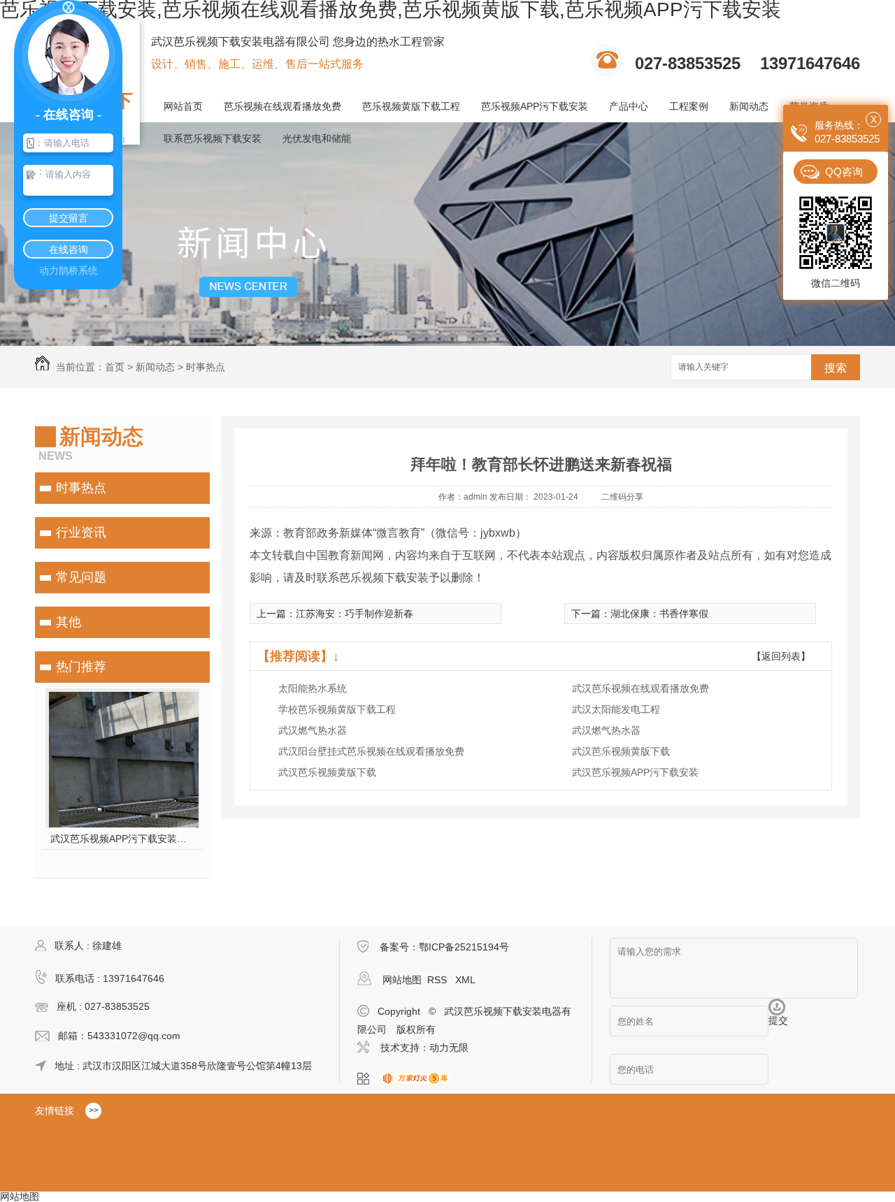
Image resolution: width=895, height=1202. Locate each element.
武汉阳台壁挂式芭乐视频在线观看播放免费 (371, 751)
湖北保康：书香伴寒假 (659, 613)
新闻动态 (748, 106)
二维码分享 (622, 497)
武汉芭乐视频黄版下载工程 (122, 838)
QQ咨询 (844, 172)
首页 (114, 366)
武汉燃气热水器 (312, 730)
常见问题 (81, 577)
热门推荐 (81, 667)
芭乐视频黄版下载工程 (411, 106)
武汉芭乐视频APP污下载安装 (635, 772)
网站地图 (402, 979)
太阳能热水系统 (312, 688)
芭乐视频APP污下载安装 (534, 106)
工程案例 (688, 106)
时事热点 (205, 366)
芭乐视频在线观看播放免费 (282, 106)
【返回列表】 (781, 656)
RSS (438, 979)
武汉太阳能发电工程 (616, 709)
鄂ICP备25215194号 (464, 947)
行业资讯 (81, 533)
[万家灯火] (419, 1079)
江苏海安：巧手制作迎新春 (354, 613)
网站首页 (183, 106)
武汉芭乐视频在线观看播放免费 (640, 688)
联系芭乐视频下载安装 (213, 138)
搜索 (835, 368)
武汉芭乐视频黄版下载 (621, 751)
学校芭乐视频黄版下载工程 (337, 709)
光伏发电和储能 (316, 138)
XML (465, 979)
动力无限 (448, 1047)
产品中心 (628, 106)
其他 (68, 622)
